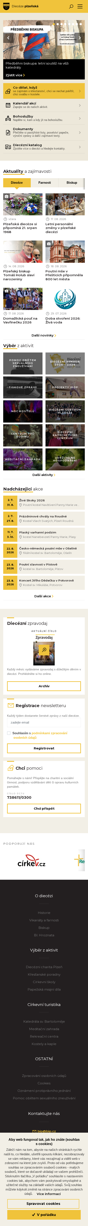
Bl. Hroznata (44, 935)
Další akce (42, 596)
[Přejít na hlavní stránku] (20, 6)
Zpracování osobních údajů (44, 1076)
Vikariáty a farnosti (44, 920)
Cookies (44, 1083)
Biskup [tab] (72, 182)
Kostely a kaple (44, 1044)
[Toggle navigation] (80, 6)
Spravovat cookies (43, 1204)
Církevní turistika (44, 1004)
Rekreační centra (44, 1036)
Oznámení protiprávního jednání (44, 1091)
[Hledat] (71, 6)
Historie (44, 913)
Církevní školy (44, 982)
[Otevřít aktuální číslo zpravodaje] (44, 649)
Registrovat (44, 748)
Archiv (44, 686)
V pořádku (46, 1215)
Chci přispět (44, 808)
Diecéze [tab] (17, 182)
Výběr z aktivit (44, 950)
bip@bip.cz (46, 1131)
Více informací (49, 1194)
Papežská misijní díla (44, 989)
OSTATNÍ (44, 1058)
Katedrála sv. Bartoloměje (44, 1021)
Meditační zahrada (44, 1029)
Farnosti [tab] (44, 182)
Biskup (44, 928)
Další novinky (43, 335)
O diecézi (44, 895)
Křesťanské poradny (44, 974)
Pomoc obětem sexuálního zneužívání (44, 1098)
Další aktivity (42, 475)
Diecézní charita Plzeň (44, 967)
